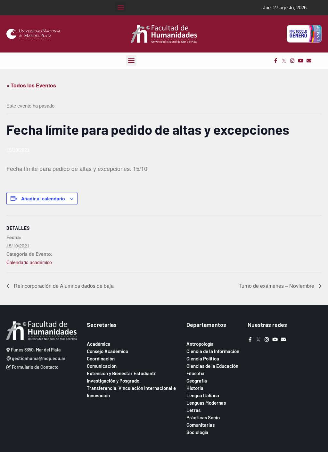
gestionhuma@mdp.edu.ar (38, 358)
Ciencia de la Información (212, 351)
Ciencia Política (202, 358)
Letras (193, 410)
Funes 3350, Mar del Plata (35, 349)
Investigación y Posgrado (113, 380)
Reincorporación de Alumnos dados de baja (63, 285)
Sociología (197, 432)
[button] (120, 7)
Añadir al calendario (43, 198)
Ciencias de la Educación (212, 366)
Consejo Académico (107, 351)
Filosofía (195, 373)
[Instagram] (292, 60)
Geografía (196, 380)
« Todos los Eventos (31, 85)
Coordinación (101, 358)
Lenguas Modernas (206, 403)
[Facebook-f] (275, 60)
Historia (194, 388)
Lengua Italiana (202, 395)
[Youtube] (300, 60)
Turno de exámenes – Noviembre (277, 285)
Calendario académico (29, 262)
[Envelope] (309, 60)
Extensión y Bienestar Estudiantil (122, 373)
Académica (99, 344)
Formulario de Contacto (35, 367)
